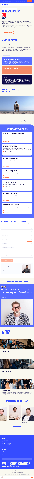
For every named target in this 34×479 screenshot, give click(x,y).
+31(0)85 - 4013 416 (7, 441)
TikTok (6, 394)
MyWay (23, 70)
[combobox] (17, 251)
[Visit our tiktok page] (21, 470)
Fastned (20, 70)
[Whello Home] (5, 4)
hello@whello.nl (6, 440)
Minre (27, 70)
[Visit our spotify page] (15, 470)
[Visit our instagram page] (18, 470)
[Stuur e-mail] (32, 477)
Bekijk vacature (6, 141)
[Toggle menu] (31, 4)
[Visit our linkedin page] (12, 470)
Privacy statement (18, 474)
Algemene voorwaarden (25, 474)
